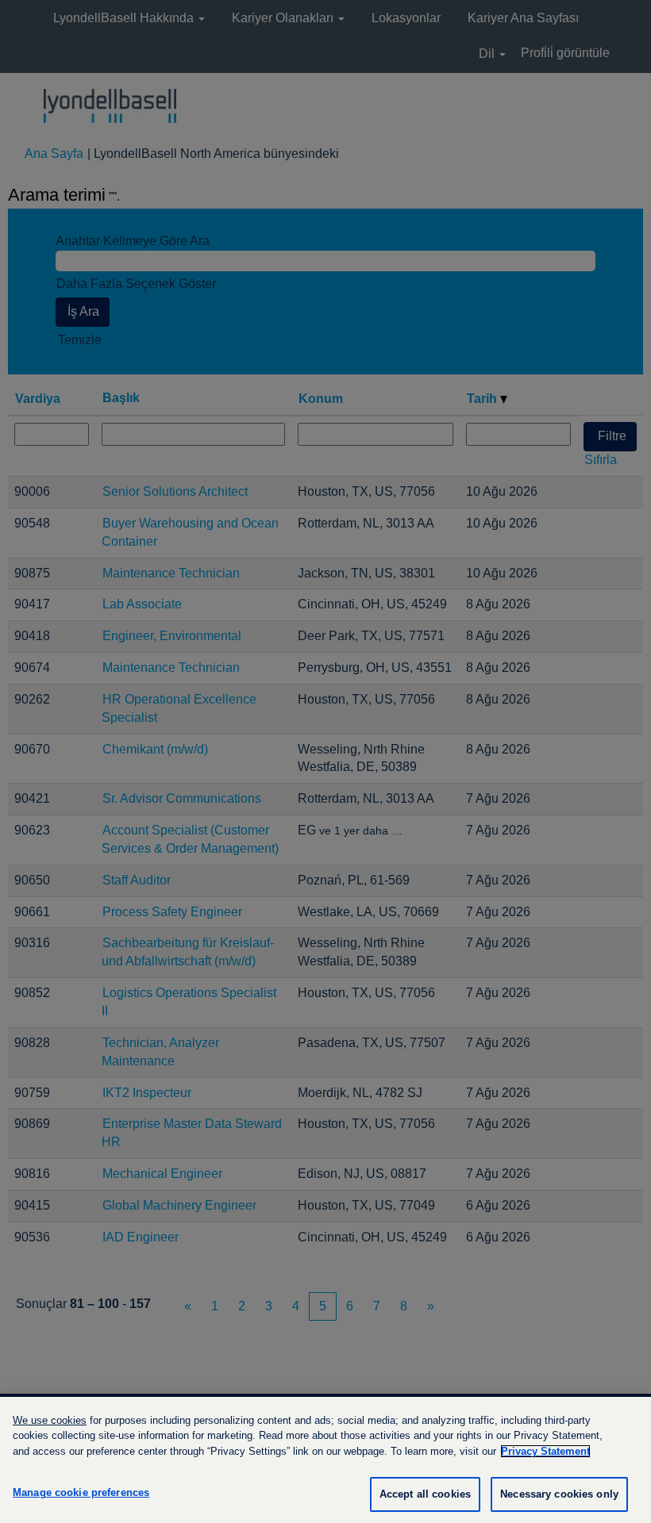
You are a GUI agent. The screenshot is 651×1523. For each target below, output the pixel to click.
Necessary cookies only (559, 1494)
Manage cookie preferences (81, 1492)
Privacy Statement (545, 1451)
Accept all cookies (425, 1494)
